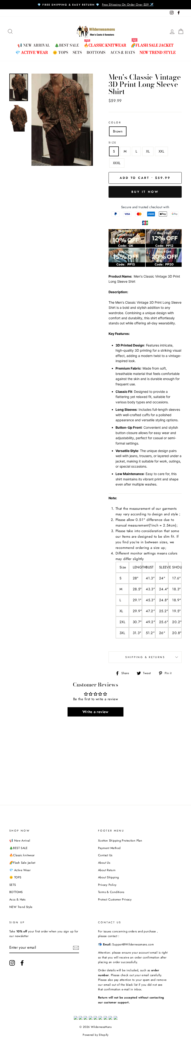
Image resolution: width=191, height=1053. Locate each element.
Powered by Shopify (95, 1035)
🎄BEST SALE (67, 45)
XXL (161, 151)
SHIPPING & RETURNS (145, 657)
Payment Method (109, 848)
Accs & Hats (122, 52)
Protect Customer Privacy (115, 899)
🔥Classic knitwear (105, 45)
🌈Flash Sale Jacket (152, 45)
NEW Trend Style (158, 52)
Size (113, 142)
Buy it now (145, 192)
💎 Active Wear (31, 52)
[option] (95, 4)
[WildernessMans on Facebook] (22, 963)
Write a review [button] (95, 711)
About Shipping (108, 877)
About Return (107, 870)
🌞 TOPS (60, 52)
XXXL (117, 163)
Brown (118, 131)
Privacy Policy (107, 885)
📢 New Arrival (33, 45)
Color (115, 122)
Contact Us (105, 855)
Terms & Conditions (111, 892)
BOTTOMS (96, 52)
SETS (77, 52)
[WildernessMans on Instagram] (12, 963)
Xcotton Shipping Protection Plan (120, 840)
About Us (104, 862)
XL (148, 151)
